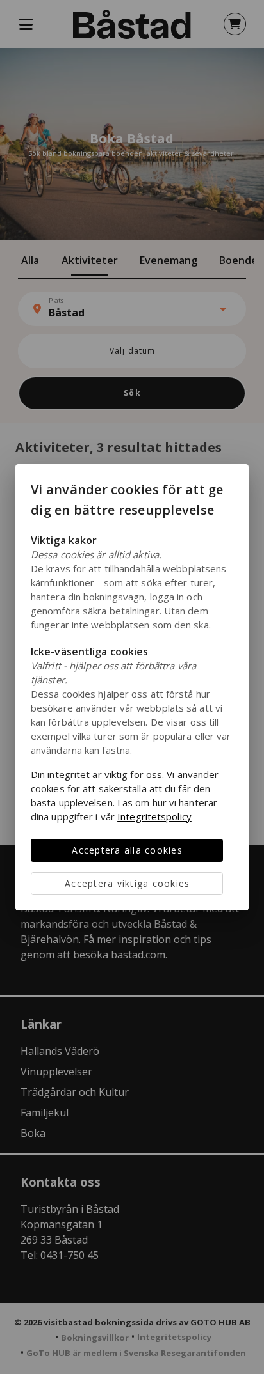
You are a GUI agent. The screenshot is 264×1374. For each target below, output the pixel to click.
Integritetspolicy (154, 816)
